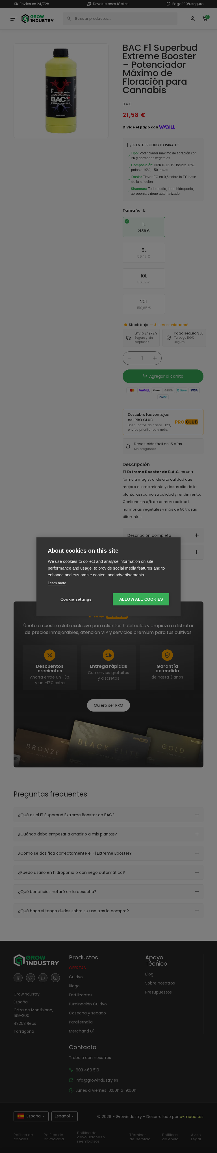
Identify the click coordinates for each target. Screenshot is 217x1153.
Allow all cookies (141, 599)
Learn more (57, 583)
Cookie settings (76, 599)
